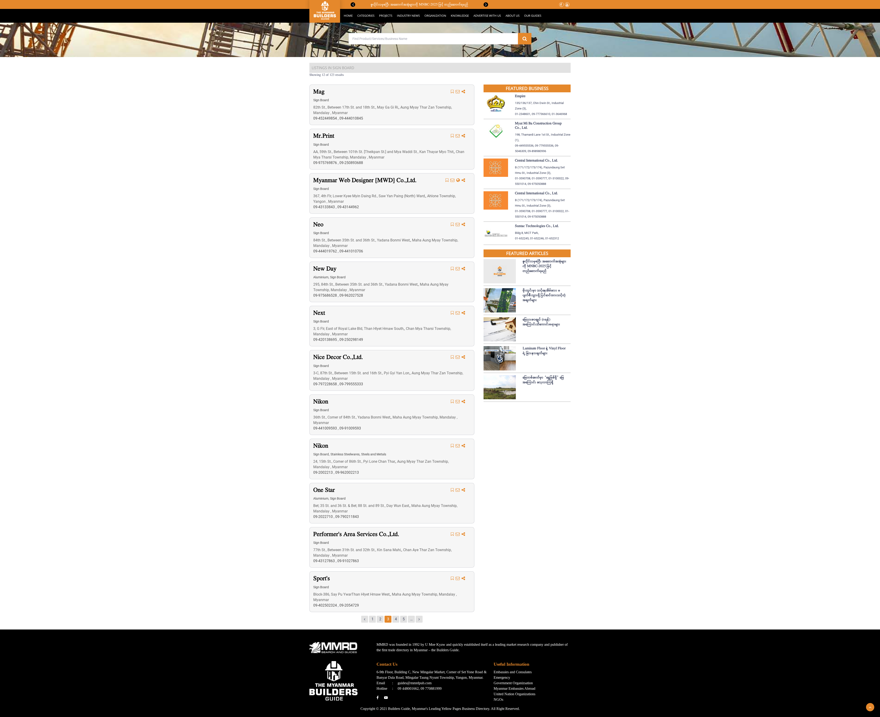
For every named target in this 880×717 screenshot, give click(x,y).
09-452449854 (325, 118)
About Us (513, 16)
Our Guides (532, 16)
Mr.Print (323, 136)
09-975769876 (325, 163)
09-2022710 (323, 516)
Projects (385, 16)
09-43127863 (324, 561)
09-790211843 (347, 516)
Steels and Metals (373, 454)
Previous (353, 4)
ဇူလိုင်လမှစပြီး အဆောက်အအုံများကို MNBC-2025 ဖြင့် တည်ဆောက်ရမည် (419, 4)
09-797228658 (325, 384)
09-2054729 (349, 605)
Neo (318, 224)
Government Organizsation (513, 683)
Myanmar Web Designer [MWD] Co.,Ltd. (365, 180)
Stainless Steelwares (345, 454)
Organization (435, 16)
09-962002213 (347, 472)
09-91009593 (350, 428)
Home (348, 16)
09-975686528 (325, 295)
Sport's (321, 578)
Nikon (320, 401)
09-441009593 (325, 428)
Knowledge (460, 16)
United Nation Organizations (514, 694)
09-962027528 (351, 295)
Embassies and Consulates (513, 672)
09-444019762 (325, 251)
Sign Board (321, 100)
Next (486, 4)
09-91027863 (348, 561)
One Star (324, 490)
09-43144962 (348, 207)
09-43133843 (324, 207)
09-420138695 (325, 339)
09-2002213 (323, 472)
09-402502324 (325, 605)
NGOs (498, 699)
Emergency (502, 677)
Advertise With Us (487, 16)
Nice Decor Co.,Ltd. (338, 357)
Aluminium (320, 277)
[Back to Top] (870, 707)
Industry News (408, 16)
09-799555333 (351, 384)
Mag (318, 92)
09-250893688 (351, 163)
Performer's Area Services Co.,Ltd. (356, 534)
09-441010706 (351, 251)
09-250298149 (351, 339)
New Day (324, 269)
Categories (365, 16)
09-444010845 (351, 118)
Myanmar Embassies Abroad (514, 688)
